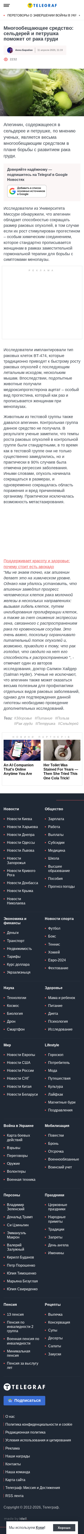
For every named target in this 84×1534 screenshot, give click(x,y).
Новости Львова (20, 850)
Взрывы (13, 1148)
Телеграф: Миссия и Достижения (32, 1488)
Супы (52, 1330)
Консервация (59, 1322)
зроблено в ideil (16, 1518)
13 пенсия (15, 1314)
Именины (56, 1253)
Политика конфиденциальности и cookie (38, 1424)
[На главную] (42, 5)
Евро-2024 (57, 960)
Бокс (52, 936)
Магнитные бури (61, 1102)
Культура (55, 1086)
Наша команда (17, 1472)
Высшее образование (59, 869)
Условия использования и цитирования (38, 1440)
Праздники (54, 1195)
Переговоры (17, 1156)
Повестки (56, 1135)
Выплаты (56, 835)
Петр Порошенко (21, 1265)
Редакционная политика (25, 1432)
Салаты (54, 1346)
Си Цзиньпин (18, 1225)
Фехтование (58, 968)
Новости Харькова (22, 827)
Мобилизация (57, 1126)
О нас (10, 1416)
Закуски (54, 1354)
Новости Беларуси (22, 1094)
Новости (11, 809)
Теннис (54, 944)
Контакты (13, 1464)
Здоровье (53, 988)
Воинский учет (60, 1167)
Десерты (55, 1338)
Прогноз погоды (61, 886)
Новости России (20, 1070)
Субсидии (56, 842)
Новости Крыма (20, 891)
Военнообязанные (63, 1159)
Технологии (16, 998)
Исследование (60, 1029)
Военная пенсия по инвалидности (23, 1341)
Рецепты (53, 1304)
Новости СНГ (18, 1078)
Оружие (13, 1163)
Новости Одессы (21, 842)
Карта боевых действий (18, 1137)
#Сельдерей (68, 724)
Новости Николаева (16, 901)
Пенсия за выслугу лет (22, 1365)
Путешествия (59, 1078)
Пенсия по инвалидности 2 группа (20, 1326)
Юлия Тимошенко (21, 1273)
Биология (15, 1013)
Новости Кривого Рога (21, 873)
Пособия (55, 879)
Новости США (18, 1063)
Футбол (54, 928)
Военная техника (21, 1179)
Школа (53, 858)
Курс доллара (18, 964)
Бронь (53, 1143)
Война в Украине (19, 1126)
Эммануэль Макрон (16, 1235)
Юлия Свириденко (22, 1289)
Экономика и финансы (15, 921)
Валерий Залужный (15, 1247)
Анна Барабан (24, 50)
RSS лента (14, 1496)
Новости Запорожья (16, 860)
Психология (58, 1021)
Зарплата (56, 819)
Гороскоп (55, 1055)
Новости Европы (21, 1055)
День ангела (58, 1245)
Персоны (12, 1195)
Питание (55, 1006)
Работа (54, 827)
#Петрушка (45, 724)
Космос (13, 1006)
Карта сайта (15, 1480)
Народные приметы (57, 1219)
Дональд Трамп (20, 1217)
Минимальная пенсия (18, 1353)
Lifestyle (52, 1045)
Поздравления (60, 1110)
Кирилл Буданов (20, 1257)
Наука (9, 988)
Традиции (56, 1229)
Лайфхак (55, 1094)
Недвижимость (19, 949)
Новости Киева (19, 819)
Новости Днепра (20, 835)
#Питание (43, 718)
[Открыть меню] (7, 5)
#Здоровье (23, 718)
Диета (53, 1013)
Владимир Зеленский (15, 1207)
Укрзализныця (18, 972)
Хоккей (54, 952)
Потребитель (59, 1063)
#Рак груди (23, 724)
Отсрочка (56, 1151)
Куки (40, 1527)
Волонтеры (16, 1171)
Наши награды (17, 1456)
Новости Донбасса (22, 883)
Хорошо (64, 1527)
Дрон (11, 1021)
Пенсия (10, 1304)
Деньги (13, 933)
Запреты (55, 1237)
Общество (54, 809)
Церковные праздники (57, 1207)
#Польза (62, 718)
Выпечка (55, 1314)
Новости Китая (19, 1086)
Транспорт (15, 941)
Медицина (56, 850)
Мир (7, 1045)
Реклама (12, 1448)
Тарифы (14, 956)
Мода (52, 1070)
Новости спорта (59, 919)
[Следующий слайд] (79, 15)
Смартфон (16, 1029)
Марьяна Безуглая (22, 1281)
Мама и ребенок (61, 998)
